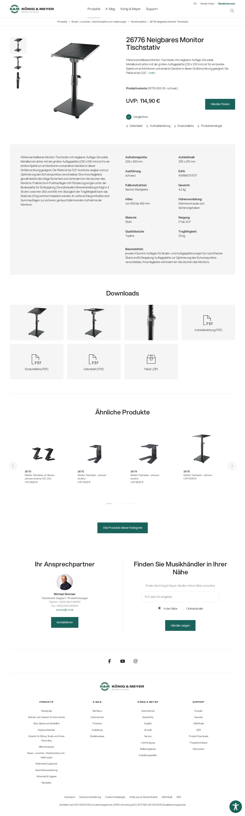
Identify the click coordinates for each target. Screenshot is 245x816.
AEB (178, 797)
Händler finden (207, 3)
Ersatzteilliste (185, 126)
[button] (108, 503)
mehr (152, 73)
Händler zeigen (180, 625)
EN (195, 3)
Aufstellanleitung (159, 126)
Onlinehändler (194, 608)
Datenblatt (136, 126)
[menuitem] (94, 9)
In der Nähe (170, 608)
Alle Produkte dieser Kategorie (122, 528)
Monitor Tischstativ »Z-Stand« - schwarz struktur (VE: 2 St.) (40, 476)
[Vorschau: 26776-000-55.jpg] (18, 45)
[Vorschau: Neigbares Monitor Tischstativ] (18, 63)
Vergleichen (140, 117)
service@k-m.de (65, 610)
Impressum (69, 797)
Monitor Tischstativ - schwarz (197, 475)
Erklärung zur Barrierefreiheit (143, 797)
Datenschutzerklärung (90, 797)
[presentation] (13, 465)
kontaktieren (65, 622)
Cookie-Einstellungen (115, 797)
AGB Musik (167, 797)
